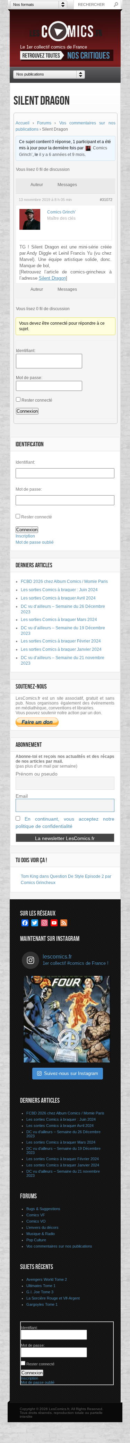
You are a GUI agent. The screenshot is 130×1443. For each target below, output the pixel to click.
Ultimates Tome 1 (40, 1286)
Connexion (27, 411)
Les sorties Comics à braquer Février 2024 (61, 641)
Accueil (22, 123)
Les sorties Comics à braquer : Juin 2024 (59, 589)
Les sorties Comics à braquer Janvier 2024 (61, 649)
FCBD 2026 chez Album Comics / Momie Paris (64, 581)
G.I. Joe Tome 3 (39, 1292)
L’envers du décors (42, 1227)
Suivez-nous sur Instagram (71, 1073)
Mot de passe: (29, 377)
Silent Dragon (52, 278)
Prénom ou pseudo (37, 774)
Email (22, 796)
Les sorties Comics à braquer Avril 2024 (58, 598)
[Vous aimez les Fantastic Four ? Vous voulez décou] (67, 1019)
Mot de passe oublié (35, 542)
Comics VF (35, 1215)
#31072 (106, 200)
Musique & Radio (40, 1234)
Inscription (25, 536)
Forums (44, 123)
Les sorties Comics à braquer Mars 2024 (59, 619)
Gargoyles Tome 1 (42, 1304)
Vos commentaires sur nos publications (59, 1246)
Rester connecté (36, 400)
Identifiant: (25, 350)
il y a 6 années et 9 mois (62, 154)
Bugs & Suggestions (43, 1209)
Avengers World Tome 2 (46, 1279)
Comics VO (36, 1221)
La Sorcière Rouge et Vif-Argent (53, 1298)
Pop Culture (36, 1240)
